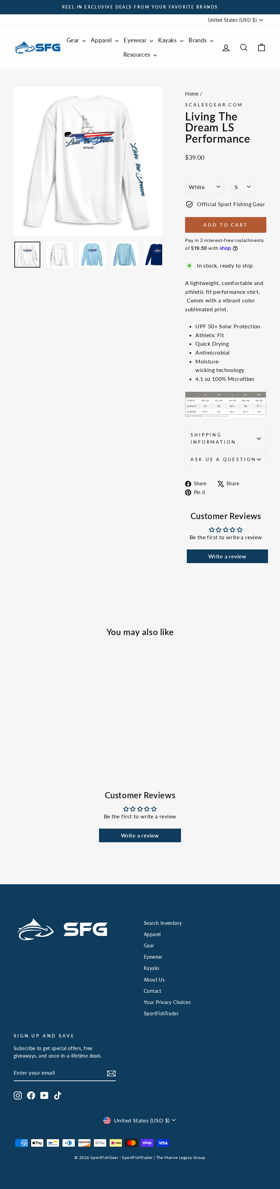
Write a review (227, 556)
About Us (154, 980)
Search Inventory (163, 923)
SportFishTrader (161, 1013)
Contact (153, 991)
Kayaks (168, 40)
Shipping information (213, 438)
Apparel (102, 40)
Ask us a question (223, 459)
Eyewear (136, 40)
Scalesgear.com (214, 105)
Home (192, 94)
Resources (137, 54)
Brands (198, 40)
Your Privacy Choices (167, 1002)
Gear (74, 40)
